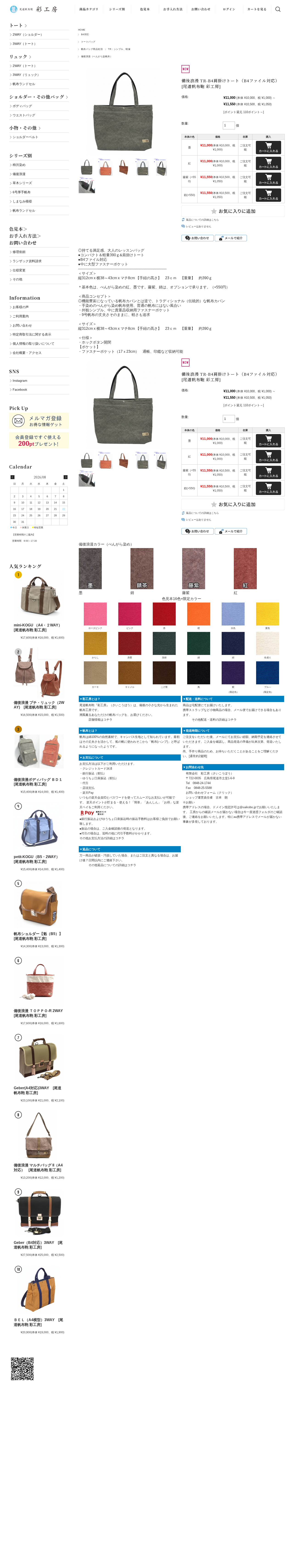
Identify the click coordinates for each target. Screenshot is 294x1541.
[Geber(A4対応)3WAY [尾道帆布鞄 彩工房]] (39, 1058)
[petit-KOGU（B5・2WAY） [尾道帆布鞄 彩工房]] (39, 827)
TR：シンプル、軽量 (119, 49)
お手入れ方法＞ (25, 236)
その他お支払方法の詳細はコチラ (101, 838)
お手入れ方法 (173, 9)
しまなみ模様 (22, 201)
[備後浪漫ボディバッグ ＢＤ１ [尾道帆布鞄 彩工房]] (39, 750)
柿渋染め (19, 165)
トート (16, 25)
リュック (18, 56)
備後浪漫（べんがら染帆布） (96, 56)
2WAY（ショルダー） (28, 34)
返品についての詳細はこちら (202, 219)
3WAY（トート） (25, 43)
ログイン (229, 9)
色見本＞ (18, 229)
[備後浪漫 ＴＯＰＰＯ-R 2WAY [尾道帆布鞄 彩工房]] (39, 981)
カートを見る (257, 9)
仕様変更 (19, 270)
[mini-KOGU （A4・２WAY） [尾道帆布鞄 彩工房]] (39, 595)
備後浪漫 (19, 174)
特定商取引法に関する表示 (32, 334)
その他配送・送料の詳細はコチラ (214, 719)
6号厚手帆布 (22, 192)
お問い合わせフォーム (201, 792)
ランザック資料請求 (27, 261)
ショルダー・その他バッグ (36, 97)
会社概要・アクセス (27, 353)
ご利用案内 (21, 316)
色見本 (145, 9)
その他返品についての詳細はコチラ (112, 865)
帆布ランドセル (24, 84)
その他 (17, 279)
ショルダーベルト (25, 137)
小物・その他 (23, 128)
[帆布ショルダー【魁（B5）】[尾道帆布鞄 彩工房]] (39, 904)
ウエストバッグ (24, 115)
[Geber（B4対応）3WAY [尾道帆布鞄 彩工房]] (39, 1212)
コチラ (107, 719)
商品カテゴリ (89, 9)
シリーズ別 (117, 9)
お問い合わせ (201, 9)
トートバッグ (88, 41)
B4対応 (85, 34)
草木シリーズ (22, 183)
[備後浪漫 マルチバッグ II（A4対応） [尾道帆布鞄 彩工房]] (39, 1135)
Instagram (20, 380)
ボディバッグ (22, 106)
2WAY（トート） (25, 66)
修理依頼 (19, 252)
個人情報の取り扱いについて (33, 343)
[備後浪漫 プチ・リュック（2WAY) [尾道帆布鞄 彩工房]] (39, 672)
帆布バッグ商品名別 (92, 49)
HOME (81, 29)
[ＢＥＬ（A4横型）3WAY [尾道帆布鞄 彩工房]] (39, 1290)
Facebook (20, 389)
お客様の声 (21, 307)
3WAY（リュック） (26, 75)
